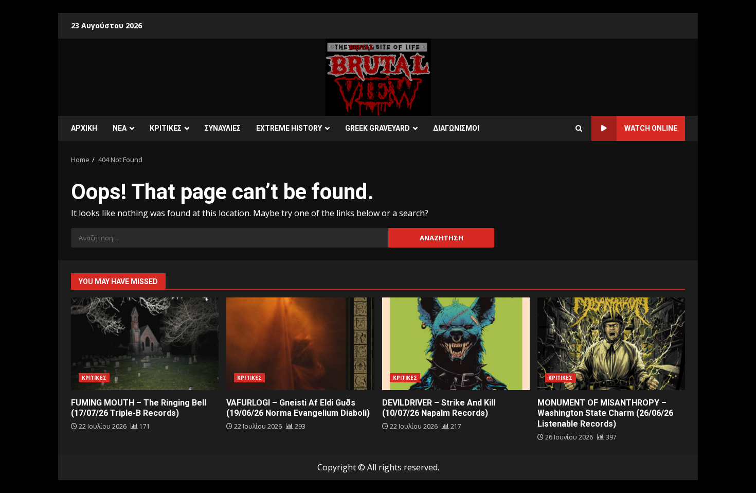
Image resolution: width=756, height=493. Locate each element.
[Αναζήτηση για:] (229, 238)
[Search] (578, 128)
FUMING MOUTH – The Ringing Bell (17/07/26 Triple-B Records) (145, 343)
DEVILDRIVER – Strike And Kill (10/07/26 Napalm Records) (456, 343)
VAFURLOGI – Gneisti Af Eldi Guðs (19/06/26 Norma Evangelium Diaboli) (300, 343)
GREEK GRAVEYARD (377, 128)
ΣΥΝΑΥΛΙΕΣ (223, 128)
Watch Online (650, 128)
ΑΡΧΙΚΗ (84, 128)
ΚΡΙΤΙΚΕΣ (166, 128)
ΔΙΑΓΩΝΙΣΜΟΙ (456, 128)
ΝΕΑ (120, 128)
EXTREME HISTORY (289, 128)
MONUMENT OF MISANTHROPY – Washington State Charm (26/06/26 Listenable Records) (611, 343)
